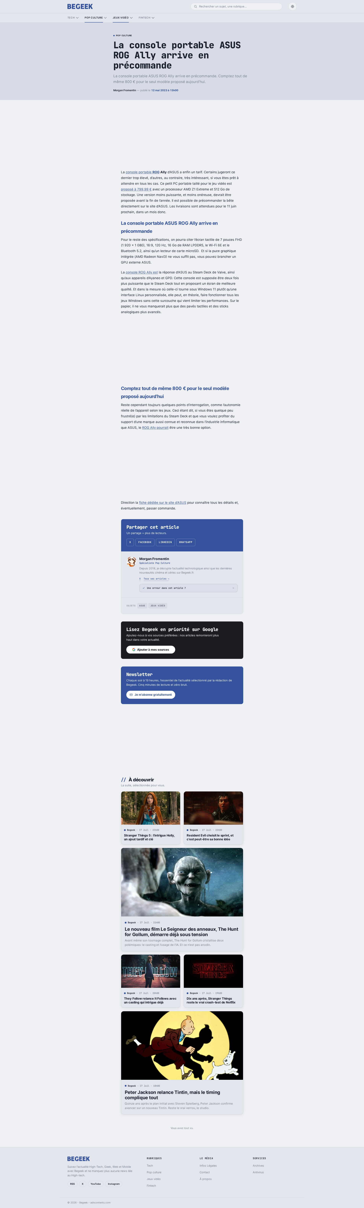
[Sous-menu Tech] (77, 18)
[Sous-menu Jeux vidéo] (131, 18)
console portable (143, 172)
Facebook (144, 542)
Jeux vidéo (121, 17)
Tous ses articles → (156, 578)
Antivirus (258, 1172)
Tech (71, 17)
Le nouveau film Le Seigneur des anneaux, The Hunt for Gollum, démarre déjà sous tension (181, 931)
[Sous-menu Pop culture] (105, 18)
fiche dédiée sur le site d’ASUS (162, 502)
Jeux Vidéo (158, 605)
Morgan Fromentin (124, 90)
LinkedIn (165, 542)
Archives (258, 1165)
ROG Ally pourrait (155, 428)
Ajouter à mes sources (153, 649)
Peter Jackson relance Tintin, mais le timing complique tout (172, 1095)
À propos (206, 1179)
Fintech (145, 17)
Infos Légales (208, 1165)
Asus (142, 605)
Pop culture (94, 17)
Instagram (114, 1183)
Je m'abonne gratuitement (153, 694)
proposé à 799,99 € (136, 189)
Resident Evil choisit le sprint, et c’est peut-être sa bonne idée (210, 837)
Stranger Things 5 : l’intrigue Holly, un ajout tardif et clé (149, 837)
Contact (205, 1172)
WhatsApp (185, 542)
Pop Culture (124, 36)
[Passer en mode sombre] (292, 6)
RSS (72, 1183)
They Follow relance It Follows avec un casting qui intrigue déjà (150, 1000)
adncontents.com (100, 1202)
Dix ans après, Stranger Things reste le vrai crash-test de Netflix (211, 1000)
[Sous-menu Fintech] (153, 18)
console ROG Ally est (142, 272)
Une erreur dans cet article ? (166, 588)
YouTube (96, 1183)
